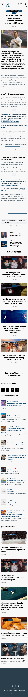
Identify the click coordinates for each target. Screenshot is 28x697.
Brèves (7, 10)
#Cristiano (4, 181)
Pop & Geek (15, 401)
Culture (12, 511)
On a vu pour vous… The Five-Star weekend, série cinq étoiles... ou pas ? (14, 358)
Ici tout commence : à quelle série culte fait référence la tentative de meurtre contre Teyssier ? (12, 606)
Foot (20, 10)
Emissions (18, 455)
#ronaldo (4, 120)
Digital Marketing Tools (12, 502)
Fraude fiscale (22, 220)
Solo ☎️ (14, 468)
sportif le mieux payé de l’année (12, 146)
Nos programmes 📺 (19, 689)
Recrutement (22, 690)
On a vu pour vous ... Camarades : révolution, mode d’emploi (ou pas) (14, 274)
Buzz (8, 511)
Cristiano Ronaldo (11, 220)
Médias (14, 414)
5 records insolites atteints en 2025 (16, 480)
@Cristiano (7, 114)
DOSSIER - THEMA (14, 10)
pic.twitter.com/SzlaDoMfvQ (10, 122)
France (13, 426)
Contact (15, 690)
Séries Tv (15, 342)
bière (3, 220)
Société (14, 478)
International (12, 534)
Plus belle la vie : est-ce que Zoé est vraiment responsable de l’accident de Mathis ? (13, 444)
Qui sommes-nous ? (8, 689)
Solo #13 (9, 470)
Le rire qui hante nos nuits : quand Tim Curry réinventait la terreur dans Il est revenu (14, 301)
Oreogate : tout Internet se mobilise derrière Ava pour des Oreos (13, 550)
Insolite (14, 12)
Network (24, 455)
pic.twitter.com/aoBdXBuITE (10, 185)
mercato (7, 222)
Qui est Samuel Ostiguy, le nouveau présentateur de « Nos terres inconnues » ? (13, 430)
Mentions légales (8, 690)
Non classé (9, 489)
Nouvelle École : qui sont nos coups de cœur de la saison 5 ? (13, 660)
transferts (20, 222)
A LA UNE (9, 401)
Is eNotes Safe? (11, 491)
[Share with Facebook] (16, 225)
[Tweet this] (18, 225)
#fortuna (10, 120)
